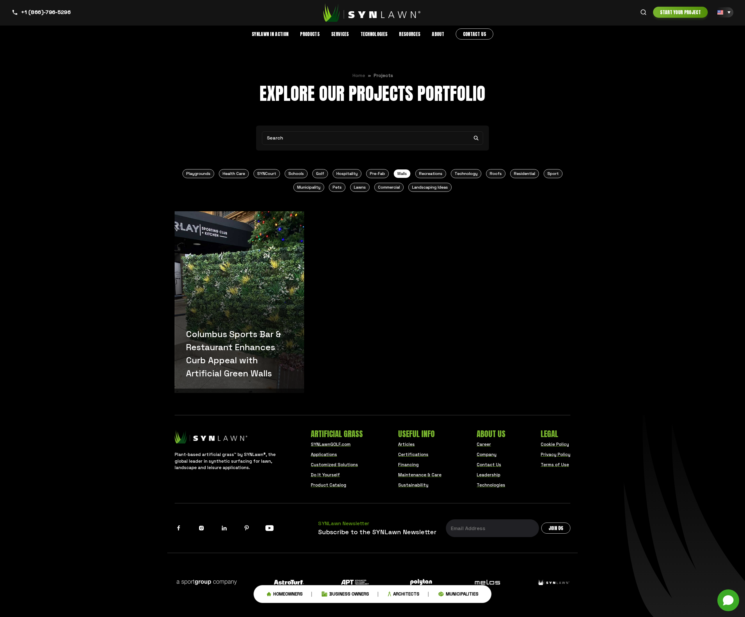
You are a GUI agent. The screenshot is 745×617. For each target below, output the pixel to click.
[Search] (643, 12)
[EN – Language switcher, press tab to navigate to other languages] (723, 12)
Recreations (430, 173)
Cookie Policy (555, 444)
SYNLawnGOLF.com (331, 444)
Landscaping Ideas (430, 187)
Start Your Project (680, 12)
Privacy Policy (555, 454)
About (438, 34)
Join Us (556, 528)
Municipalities (462, 594)
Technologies (374, 34)
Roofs (496, 173)
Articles (406, 444)
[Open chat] (728, 600)
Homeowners (288, 594)
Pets (337, 187)
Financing (408, 464)
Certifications (413, 454)
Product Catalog (328, 485)
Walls (402, 173)
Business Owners (349, 594)
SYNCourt (266, 173)
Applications (324, 454)
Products (310, 34)
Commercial (389, 187)
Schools (296, 173)
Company (486, 454)
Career (484, 444)
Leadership (488, 474)
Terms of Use (555, 464)
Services (340, 34)
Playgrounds (198, 173)
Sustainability (413, 485)
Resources (409, 34)
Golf (320, 173)
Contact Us (474, 34)
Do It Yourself (325, 474)
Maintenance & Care (419, 474)
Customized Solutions (334, 464)
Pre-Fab (377, 173)
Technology (466, 173)
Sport (553, 173)
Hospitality (347, 173)
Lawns (360, 187)
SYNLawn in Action (270, 34)
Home (358, 75)
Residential (524, 173)
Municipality (308, 187)
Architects (406, 594)
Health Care (234, 173)
